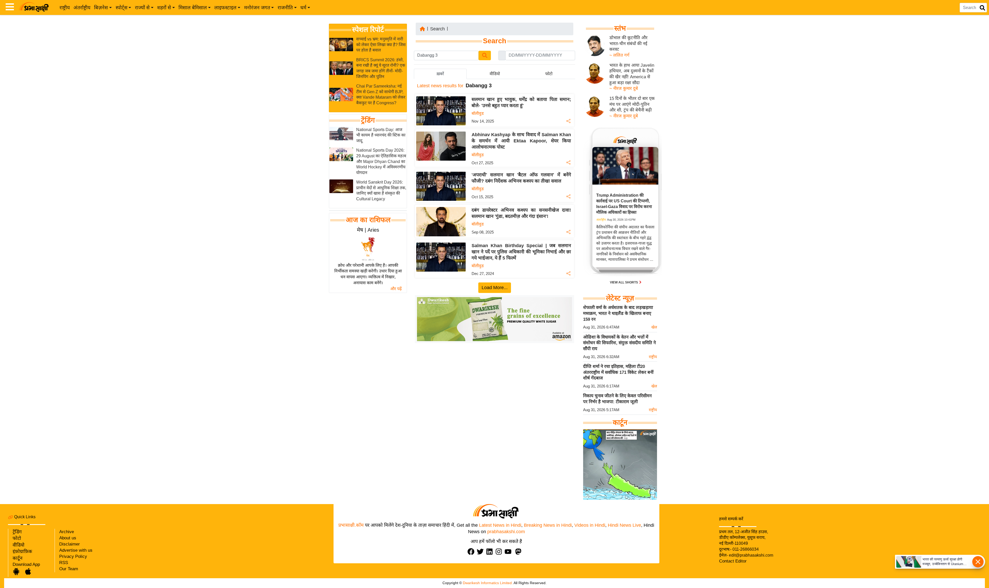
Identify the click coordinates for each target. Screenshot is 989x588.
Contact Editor (733, 561)
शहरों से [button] (164, 7)
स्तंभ (620, 28)
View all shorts (624, 282)
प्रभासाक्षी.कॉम (351, 525)
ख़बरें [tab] (440, 74)
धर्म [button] (303, 7)
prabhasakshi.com (506, 531)
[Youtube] (509, 551)
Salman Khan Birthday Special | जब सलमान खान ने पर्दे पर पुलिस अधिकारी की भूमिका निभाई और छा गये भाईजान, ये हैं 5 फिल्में (521, 252)
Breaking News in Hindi (548, 525)
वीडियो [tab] (495, 74)
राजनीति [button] (285, 7)
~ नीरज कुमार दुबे (623, 88)
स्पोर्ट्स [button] (121, 7)
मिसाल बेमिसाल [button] (192, 7)
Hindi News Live (624, 525)
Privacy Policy (73, 556)
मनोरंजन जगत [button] (257, 7)
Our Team (68, 568)
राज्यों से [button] (142, 7)
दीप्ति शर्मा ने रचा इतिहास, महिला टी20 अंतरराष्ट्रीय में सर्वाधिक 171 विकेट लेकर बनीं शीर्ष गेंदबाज (618, 372)
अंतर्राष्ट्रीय (81, 7)
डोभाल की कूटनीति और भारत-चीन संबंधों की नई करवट (628, 43)
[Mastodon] (519, 551)
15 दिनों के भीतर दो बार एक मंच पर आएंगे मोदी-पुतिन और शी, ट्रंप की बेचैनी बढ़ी (632, 104)
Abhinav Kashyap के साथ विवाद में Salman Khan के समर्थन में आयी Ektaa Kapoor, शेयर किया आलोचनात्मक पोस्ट (521, 141)
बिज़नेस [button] (101, 7)
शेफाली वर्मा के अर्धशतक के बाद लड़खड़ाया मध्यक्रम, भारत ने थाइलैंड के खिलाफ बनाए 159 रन (618, 313)
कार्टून (17, 558)
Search (437, 28)
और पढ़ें (396, 289)
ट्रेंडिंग (368, 120)
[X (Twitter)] (481, 551)
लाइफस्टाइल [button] (225, 7)
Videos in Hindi (589, 525)
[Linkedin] (490, 551)
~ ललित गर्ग (619, 55)
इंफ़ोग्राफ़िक (22, 551)
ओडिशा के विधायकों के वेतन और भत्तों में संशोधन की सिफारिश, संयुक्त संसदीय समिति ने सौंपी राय (619, 343)
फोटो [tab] (548, 74)
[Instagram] (500, 551)
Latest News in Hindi (500, 525)
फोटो (17, 538)
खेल (654, 327)
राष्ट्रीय (64, 7)
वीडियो (18, 545)
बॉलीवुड (478, 113)
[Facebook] (472, 551)
